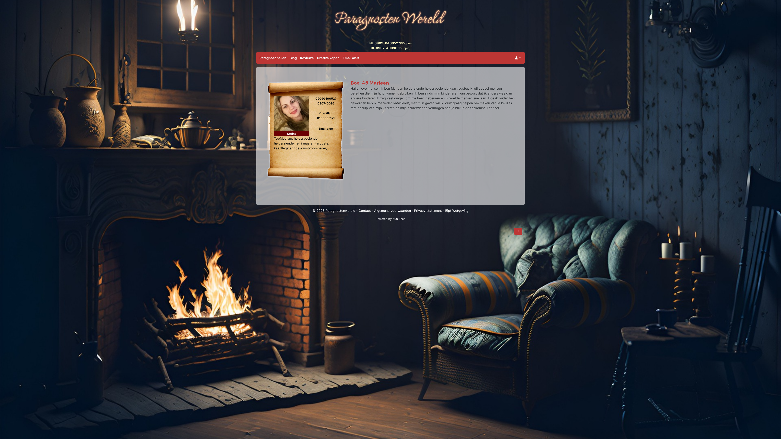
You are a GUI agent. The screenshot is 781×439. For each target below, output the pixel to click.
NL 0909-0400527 (384, 43)
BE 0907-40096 (384, 48)
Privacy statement (428, 211)
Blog (293, 58)
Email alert (351, 58)
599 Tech (399, 219)
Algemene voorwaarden (392, 211)
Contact (365, 211)
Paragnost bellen (273, 58)
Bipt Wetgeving (457, 211)
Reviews (307, 58)
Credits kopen (328, 58)
